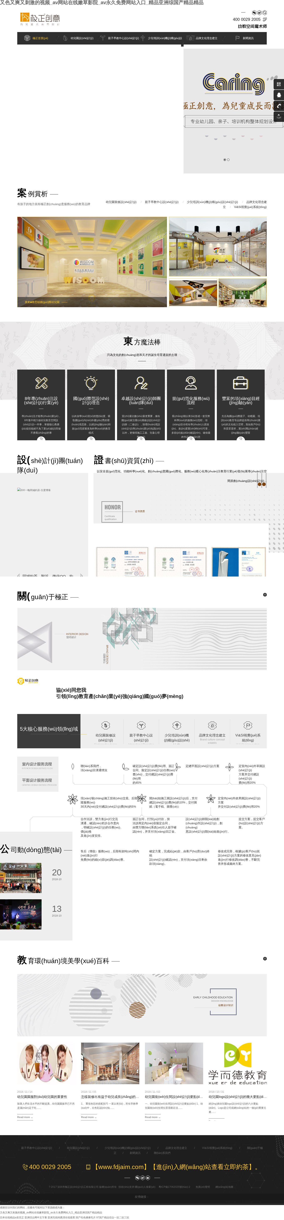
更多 (265, 595)
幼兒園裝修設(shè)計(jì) (121, 202)
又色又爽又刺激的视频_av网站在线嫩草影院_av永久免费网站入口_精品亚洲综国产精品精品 (51, 1212)
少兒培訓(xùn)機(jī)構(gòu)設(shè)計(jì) (212, 202)
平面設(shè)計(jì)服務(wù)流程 (39, 783)
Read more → (25, 1117)
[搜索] (265, 12)
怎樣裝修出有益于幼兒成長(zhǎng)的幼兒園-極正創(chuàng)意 (127, 1097)
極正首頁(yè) (40, 38)
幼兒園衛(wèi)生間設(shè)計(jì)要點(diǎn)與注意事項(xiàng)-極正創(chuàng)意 (202, 1097)
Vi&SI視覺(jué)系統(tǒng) (250, 207)
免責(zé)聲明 (203, 1186)
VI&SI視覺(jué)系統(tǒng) (217, 1147)
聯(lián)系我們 (162, 1152)
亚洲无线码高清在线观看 (61, 1217)
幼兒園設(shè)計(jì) (82, 38)
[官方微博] (259, 12)
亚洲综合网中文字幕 (36, 1217)
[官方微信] (254, 12)
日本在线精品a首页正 (12, 1217)
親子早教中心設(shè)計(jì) (123, 38)
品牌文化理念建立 (206, 38)
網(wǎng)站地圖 (224, 1186)
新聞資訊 (248, 38)
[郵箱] (148, 1177)
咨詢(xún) (41, 438)
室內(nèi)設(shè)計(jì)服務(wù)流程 (39, 765)
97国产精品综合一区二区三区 (112, 1217)
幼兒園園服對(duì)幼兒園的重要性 (42, 1097)
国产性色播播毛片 (86, 1217)
